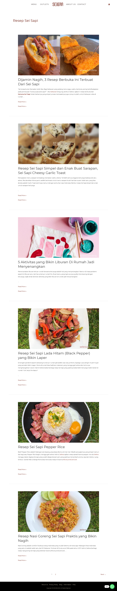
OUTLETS (44, 4)
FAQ (74, 584)
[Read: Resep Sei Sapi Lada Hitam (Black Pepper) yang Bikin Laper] (58, 328)
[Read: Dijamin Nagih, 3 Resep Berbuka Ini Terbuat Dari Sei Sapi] (58, 55)
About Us (45, 584)
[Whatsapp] (112, 586)
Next (103, 574)
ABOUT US (71, 4)
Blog (60, 584)
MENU (34, 4)
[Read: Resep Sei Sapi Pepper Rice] (58, 422)
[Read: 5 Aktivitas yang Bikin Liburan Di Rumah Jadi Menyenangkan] (58, 237)
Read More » (22, 102)
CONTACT (81, 4)
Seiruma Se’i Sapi (24, 94)
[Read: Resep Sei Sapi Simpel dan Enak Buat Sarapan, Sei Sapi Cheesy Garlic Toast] (58, 144)
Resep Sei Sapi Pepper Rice (41, 447)
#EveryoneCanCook (70, 459)
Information (67, 584)
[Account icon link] (109, 4)
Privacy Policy (53, 584)
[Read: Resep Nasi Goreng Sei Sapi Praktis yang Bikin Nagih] (58, 511)
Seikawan (53, 92)
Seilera (61, 454)
